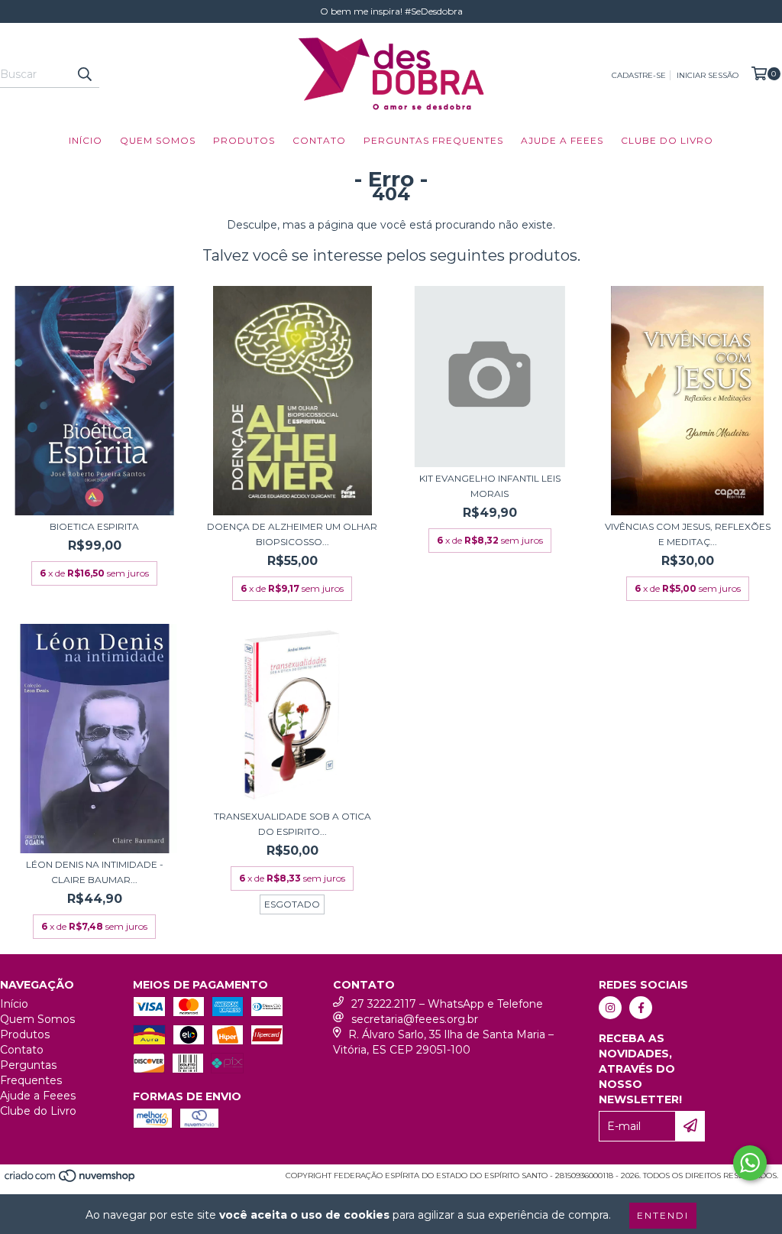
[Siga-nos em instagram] (610, 1007)
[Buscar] (84, 74)
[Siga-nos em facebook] (640, 1007)
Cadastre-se (639, 75)
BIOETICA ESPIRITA (94, 526)
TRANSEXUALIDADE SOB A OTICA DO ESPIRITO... (292, 823)
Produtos (244, 140)
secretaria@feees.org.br (414, 1019)
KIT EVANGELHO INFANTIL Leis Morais (490, 485)
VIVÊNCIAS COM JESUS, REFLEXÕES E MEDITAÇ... (688, 534)
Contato (319, 140)
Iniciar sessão (707, 75)
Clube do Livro (667, 140)
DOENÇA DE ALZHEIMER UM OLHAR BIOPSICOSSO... (292, 534)
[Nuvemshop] (70, 1180)
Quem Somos (158, 140)
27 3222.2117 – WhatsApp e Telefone (447, 1004)
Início (85, 140)
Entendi (663, 1215)
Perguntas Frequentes (433, 140)
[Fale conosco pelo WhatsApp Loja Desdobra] (750, 1162)
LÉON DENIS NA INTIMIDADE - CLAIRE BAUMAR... (94, 872)
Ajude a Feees (562, 140)
